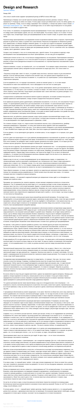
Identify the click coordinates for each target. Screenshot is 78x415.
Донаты (40, 400)
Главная (28, 400)
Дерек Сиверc (36, 400)
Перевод (11, 10)
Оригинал (6, 10)
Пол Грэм (32, 400)
